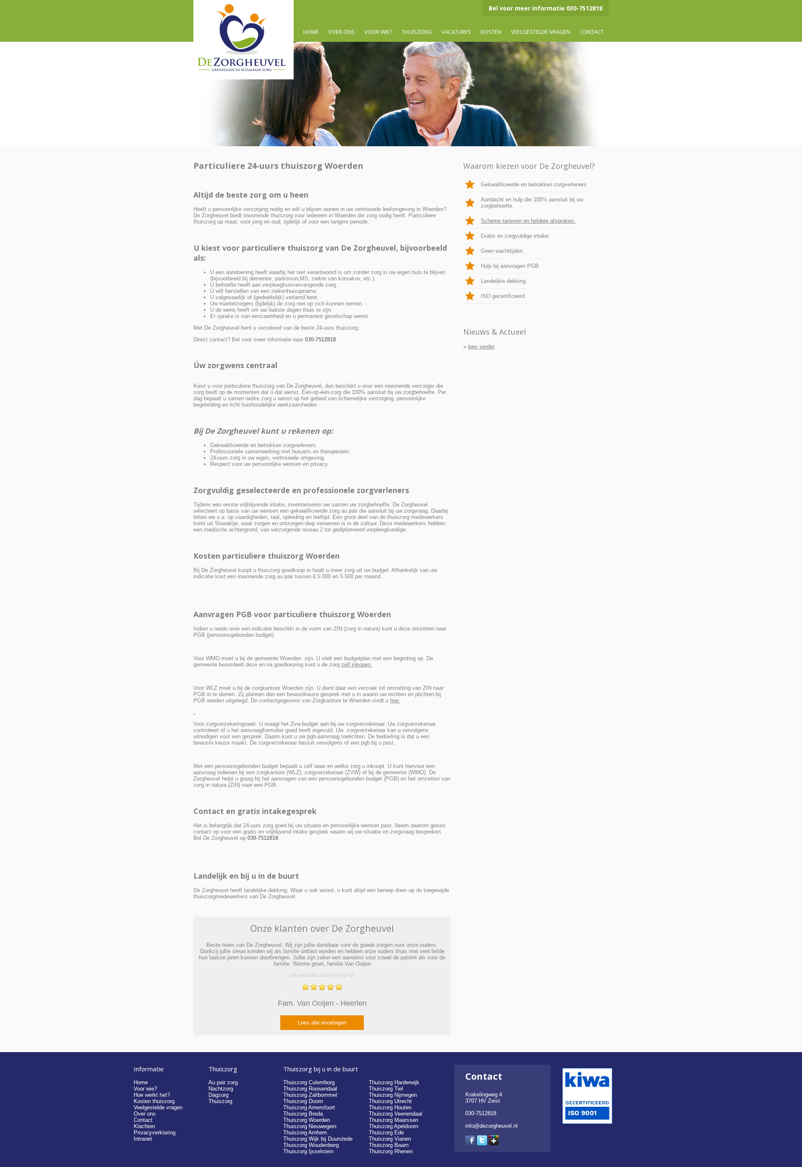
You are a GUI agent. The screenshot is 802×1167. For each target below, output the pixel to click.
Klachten (144, 1126)
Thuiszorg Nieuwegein (309, 1126)
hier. (395, 700)
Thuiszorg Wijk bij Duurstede (318, 1139)
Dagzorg (218, 1095)
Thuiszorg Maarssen (393, 1120)
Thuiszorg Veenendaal (395, 1114)
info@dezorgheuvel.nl (491, 1126)
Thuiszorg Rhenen (391, 1151)
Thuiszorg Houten (390, 1107)
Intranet (143, 1139)
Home (311, 32)
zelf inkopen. (356, 664)
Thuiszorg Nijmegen (393, 1095)
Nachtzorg (220, 1089)
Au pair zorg (223, 1082)
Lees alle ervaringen (322, 1023)
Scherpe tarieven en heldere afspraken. (528, 221)
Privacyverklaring (154, 1132)
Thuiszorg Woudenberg (311, 1145)
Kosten (491, 32)
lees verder (481, 346)
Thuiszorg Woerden (306, 1120)
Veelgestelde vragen (540, 32)
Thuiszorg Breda (303, 1114)
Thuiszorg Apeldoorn (393, 1126)
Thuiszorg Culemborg (309, 1082)
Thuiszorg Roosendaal (310, 1089)
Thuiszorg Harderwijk (394, 1082)
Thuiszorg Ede (386, 1132)
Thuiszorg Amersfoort (309, 1107)
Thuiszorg (417, 32)
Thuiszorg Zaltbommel (310, 1095)
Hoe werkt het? (152, 1095)
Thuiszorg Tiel (386, 1089)
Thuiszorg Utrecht (390, 1101)
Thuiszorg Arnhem (305, 1132)
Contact (592, 32)
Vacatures (456, 32)
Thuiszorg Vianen (390, 1139)
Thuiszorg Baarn (389, 1145)
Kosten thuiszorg (154, 1101)
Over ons (341, 32)
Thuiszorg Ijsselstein (308, 1151)
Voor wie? (378, 32)
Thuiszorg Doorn (303, 1101)
